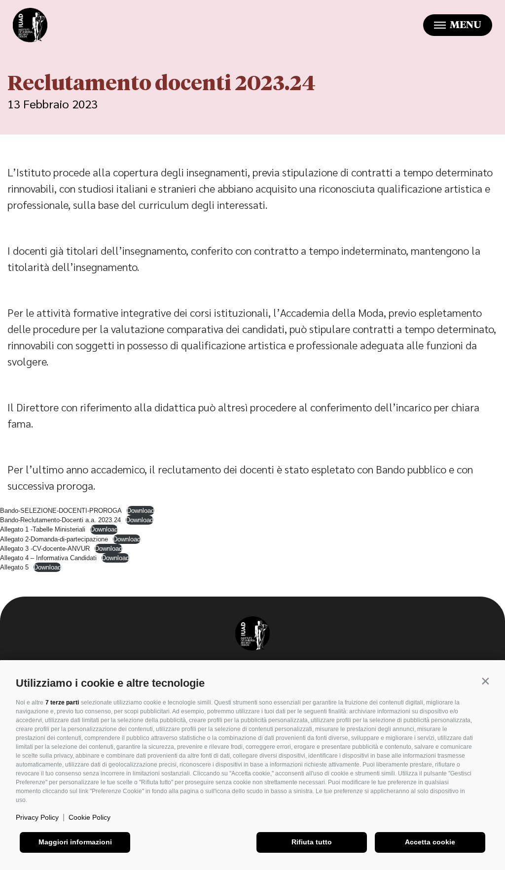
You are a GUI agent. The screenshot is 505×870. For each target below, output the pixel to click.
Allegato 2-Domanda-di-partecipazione (54, 539)
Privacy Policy (37, 817)
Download (140, 510)
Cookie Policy (89, 817)
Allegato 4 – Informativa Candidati (48, 558)
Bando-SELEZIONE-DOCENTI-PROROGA (61, 510)
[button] (485, 681)
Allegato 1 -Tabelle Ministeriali (42, 529)
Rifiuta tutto (311, 842)
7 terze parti (62, 702)
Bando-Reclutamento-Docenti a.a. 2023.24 (60, 520)
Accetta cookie (430, 842)
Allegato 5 (14, 567)
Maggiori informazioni (75, 842)
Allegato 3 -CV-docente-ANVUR (45, 548)
